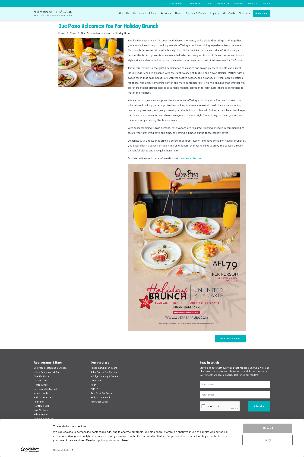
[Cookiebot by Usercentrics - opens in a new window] (29, 450)
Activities (165, 13)
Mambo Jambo (41, 393)
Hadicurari (39, 401)
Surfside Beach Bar (43, 397)
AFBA (94, 384)
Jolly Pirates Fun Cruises (104, 372)
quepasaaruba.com (191, 158)
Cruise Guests (174, 3)
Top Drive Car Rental (102, 393)
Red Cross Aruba (100, 401)
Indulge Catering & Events (104, 376)
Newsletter (223, 3)
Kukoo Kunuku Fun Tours (104, 368)
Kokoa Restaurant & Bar (46, 372)
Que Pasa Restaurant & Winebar (50, 368)
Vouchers (244, 13)
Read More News (230, 338)
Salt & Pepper (41, 414)
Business (238, 3)
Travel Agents (194, 3)
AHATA (94, 389)
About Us (123, 13)
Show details (61, 450)
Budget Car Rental (100, 397)
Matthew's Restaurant (45, 389)
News (178, 13)
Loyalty (214, 13)
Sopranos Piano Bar (44, 418)
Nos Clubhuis (41, 410)
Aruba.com (96, 380)
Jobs (209, 3)
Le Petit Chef (40, 380)
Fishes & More (41, 384)
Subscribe (259, 406)
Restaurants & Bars (144, 13)
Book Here (261, 13)
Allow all (267, 428)
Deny (267, 439)
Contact (266, 3)
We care (252, 3)
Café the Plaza (41, 376)
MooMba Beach (41, 406)
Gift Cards (229, 13)
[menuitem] (174, 3)
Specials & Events (196, 13)
